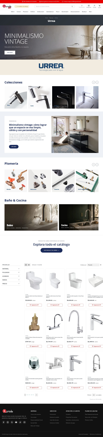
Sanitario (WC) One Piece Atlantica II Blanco (33, 296)
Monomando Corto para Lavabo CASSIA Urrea (74, 379)
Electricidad (65, 11)
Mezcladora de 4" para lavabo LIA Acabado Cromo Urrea (54, 379)
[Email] (24, 422)
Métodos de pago (70, 423)
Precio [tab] (4, 284)
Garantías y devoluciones (72, 420)
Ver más (13, 146)
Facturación (53, 414)
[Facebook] (3, 422)
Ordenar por (83, 265)
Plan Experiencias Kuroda (91, 414)
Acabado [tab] (5, 276)
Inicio (46, 18)
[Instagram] (7, 422)
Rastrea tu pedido (54, 417)
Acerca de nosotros (36, 414)
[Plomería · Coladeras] (63, 181)
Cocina (18, 11)
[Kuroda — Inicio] (8, 414)
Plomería (25, 11)
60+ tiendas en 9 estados (30, 1)
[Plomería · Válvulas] (16, 181)
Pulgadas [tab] (5, 272)
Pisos (57, 11)
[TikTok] (20, 422)
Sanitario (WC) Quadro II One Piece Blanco (75, 296)
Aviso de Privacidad (83, 434)
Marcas (51, 18)
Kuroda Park (34, 423)
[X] (12, 422)
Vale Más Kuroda (54, 420)
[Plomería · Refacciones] (39, 181)
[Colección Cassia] (39, 97)
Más (90, 11)
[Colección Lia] (87, 97)
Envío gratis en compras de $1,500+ (50, 1)
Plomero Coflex (89, 420)
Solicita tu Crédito (54, 423)
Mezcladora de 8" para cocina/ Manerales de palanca (54, 338)
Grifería (32, 11)
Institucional (40, 11)
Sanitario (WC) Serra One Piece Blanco (53, 296)
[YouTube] (16, 422)
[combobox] (54, 6)
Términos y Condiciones (95, 434)
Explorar (10, 52)
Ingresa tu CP (35, 305)
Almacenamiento (75, 11)
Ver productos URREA (51, 250)
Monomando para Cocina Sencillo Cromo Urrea (75, 338)
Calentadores (49, 11)
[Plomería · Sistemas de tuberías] (87, 181)
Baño (12, 11)
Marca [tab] (4, 280)
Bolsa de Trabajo (35, 426)
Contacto (68, 414)
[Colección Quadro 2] (63, 97)
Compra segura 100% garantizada (72, 1)
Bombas (84, 11)
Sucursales (33, 417)
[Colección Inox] (16, 97)
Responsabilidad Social (37, 420)
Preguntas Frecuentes (71, 417)
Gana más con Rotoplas (91, 417)
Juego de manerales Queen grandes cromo (33, 379)
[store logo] (7, 6)
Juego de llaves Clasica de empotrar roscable (33, 338)
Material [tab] (5, 269)
